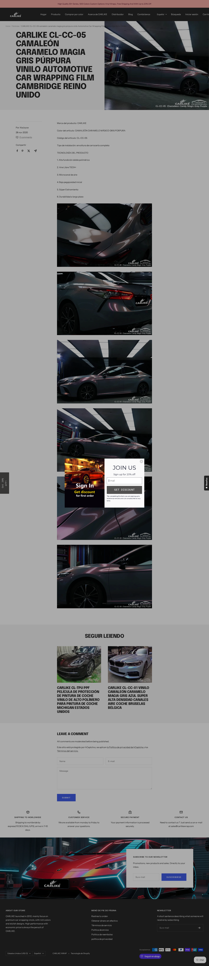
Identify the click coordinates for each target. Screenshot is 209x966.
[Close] (141, 461)
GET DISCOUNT (124, 489)
